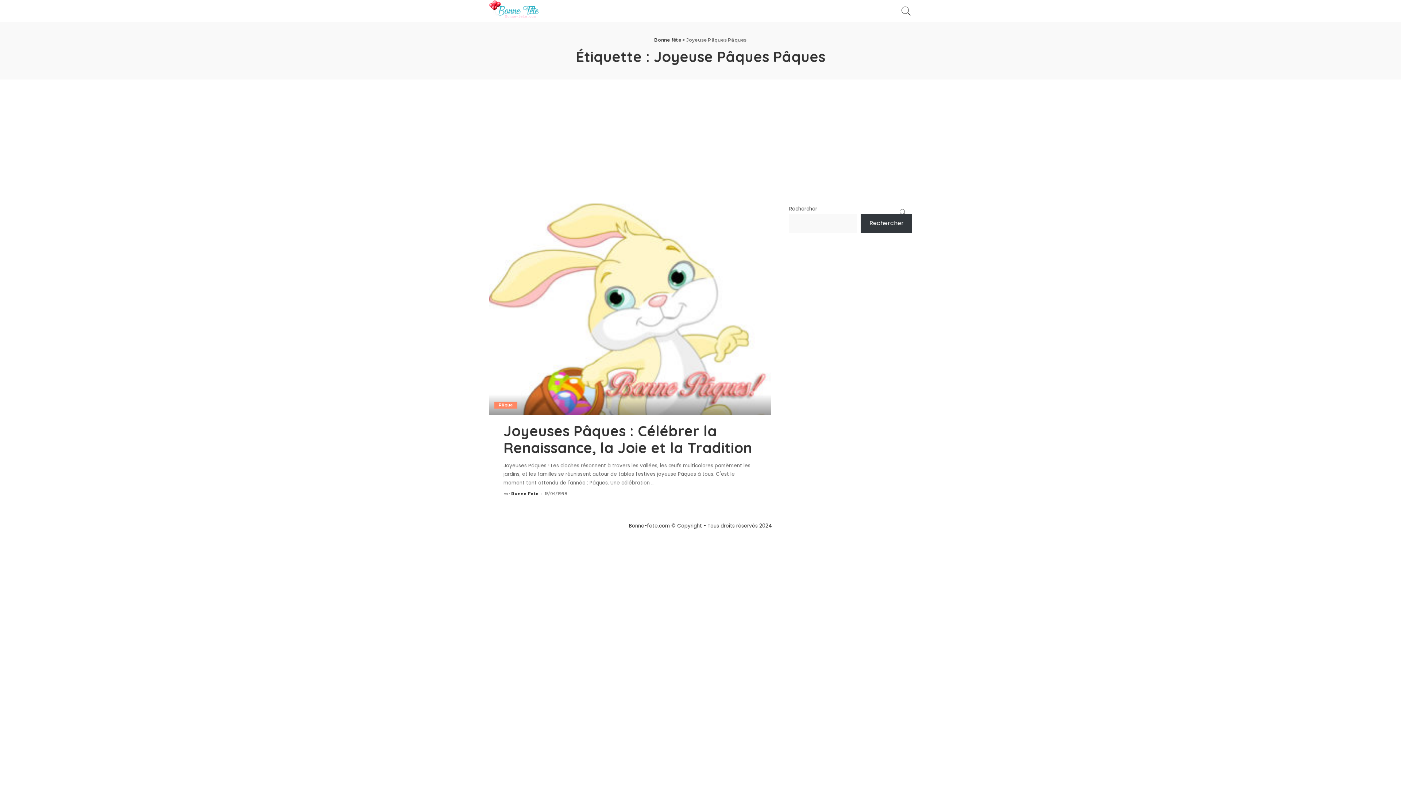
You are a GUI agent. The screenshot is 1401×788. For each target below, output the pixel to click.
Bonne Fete (525, 494)
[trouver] (906, 11)
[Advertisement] (700, 134)
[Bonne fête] (514, 11)
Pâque (506, 404)
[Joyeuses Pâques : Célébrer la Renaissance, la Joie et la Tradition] (630, 309)
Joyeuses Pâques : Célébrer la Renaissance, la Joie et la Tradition (627, 439)
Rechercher (803, 208)
